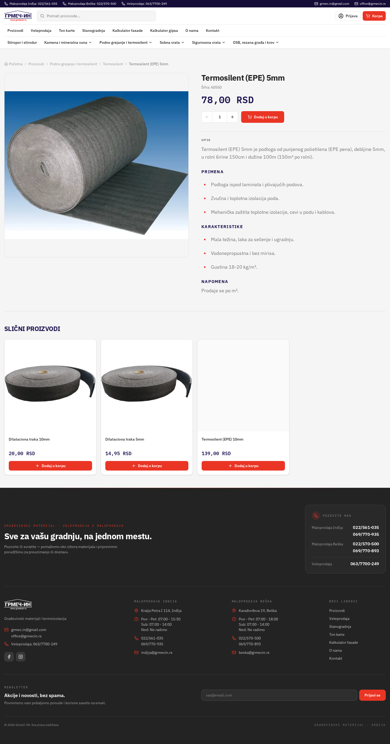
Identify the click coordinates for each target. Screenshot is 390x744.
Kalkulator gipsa (164, 30)
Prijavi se (372, 695)
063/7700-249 (364, 563)
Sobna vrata (170, 42)
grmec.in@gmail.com (28, 629)
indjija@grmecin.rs (156, 652)
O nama (191, 30)
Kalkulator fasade (127, 30)
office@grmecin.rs (26, 636)
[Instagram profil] (20, 657)
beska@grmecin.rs (254, 652)
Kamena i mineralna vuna (65, 42)
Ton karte (67, 30)
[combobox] (96, 16)
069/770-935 (366, 534)
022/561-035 (366, 527)
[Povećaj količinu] (232, 117)
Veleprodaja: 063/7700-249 (34, 644)
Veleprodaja (41, 30)
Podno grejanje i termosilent (123, 42)
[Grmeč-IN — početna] (18, 16)
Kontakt (212, 30)
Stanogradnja (93, 30)
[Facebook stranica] (9, 657)
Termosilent (113, 64)
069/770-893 (366, 550)
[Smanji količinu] (207, 117)
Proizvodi (15, 30)
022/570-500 (366, 543)
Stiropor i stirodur (22, 42)
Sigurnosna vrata (206, 42)
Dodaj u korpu (266, 117)
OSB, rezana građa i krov (253, 42)
